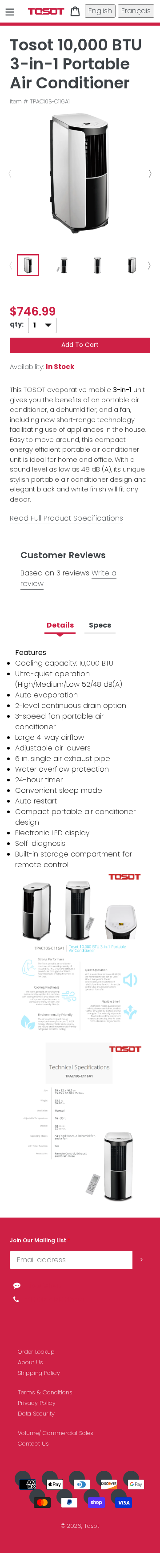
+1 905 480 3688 (54, 1299)
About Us (30, 1362)
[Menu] (10, 11)
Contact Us (33, 1443)
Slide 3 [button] (80, 288)
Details (60, 625)
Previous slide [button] (7, 173)
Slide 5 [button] (106, 288)
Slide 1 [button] (53, 288)
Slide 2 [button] (66, 288)
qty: (17, 324)
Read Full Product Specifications (66, 518)
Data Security (36, 1413)
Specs (100, 625)
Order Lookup (36, 1351)
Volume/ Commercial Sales (55, 1433)
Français (136, 11)
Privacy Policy (37, 1403)
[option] (80, 174)
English (100, 11)
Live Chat (44, 1285)
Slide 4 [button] (93, 288)
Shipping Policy (39, 1373)
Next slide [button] (152, 173)
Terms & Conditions (45, 1392)
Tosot (91, 1526)
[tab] (53, 288)
